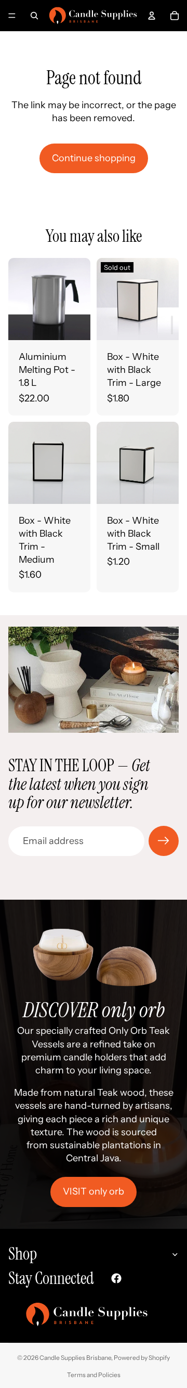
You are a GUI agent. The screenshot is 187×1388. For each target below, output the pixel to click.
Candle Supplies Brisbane (75, 1357)
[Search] (34, 15)
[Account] (151, 15)
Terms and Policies (94, 1375)
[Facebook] (116, 1278)
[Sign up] (164, 841)
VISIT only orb (93, 1191)
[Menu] (12, 16)
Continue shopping (94, 158)
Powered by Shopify (142, 1357)
